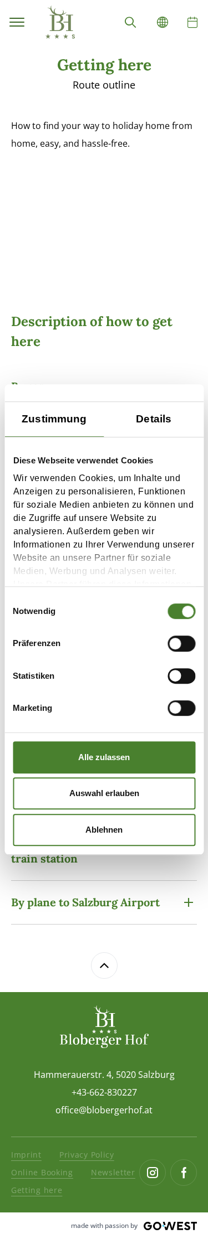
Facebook (183, 1172)
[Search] (130, 22)
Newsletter (113, 1172)
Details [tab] (153, 419)
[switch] (181, 644)
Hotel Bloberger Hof (60, 22)
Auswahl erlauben (104, 793)
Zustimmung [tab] (54, 419)
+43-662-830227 (104, 1092)
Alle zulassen (104, 757)
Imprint (26, 1154)
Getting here (36, 1190)
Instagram (152, 1172)
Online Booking (42, 1172)
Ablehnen (104, 829)
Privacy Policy (86, 1154)
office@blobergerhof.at (104, 1110)
